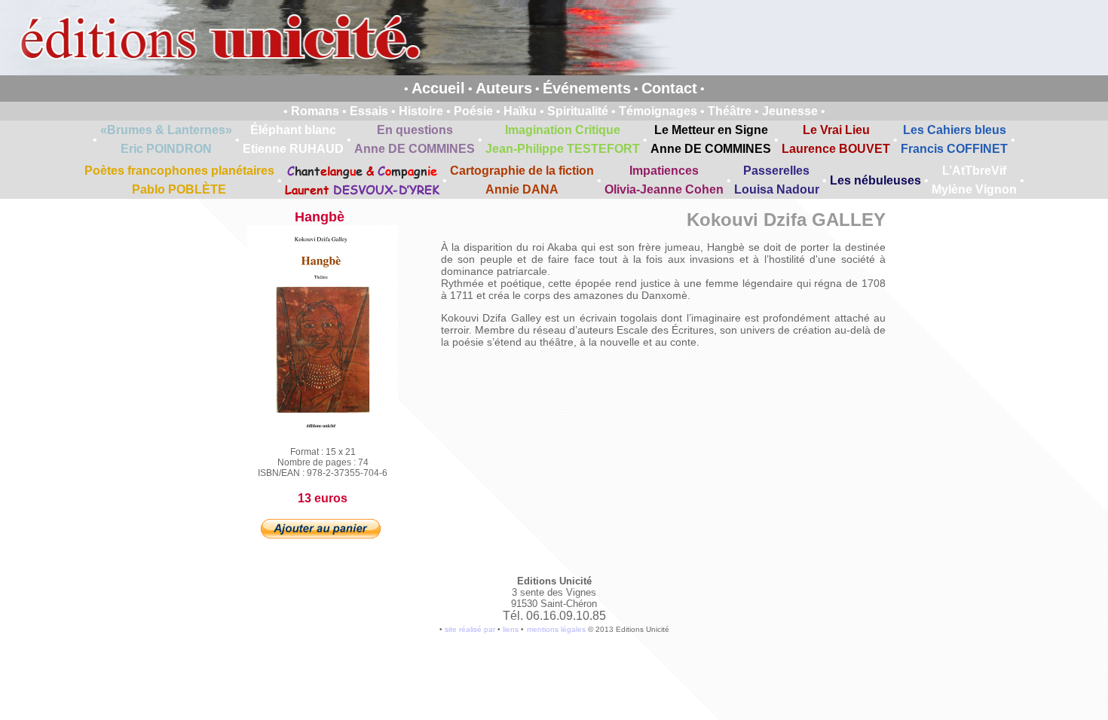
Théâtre (729, 111)
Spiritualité (577, 111)
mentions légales (556, 629)
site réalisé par (470, 629)
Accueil (438, 88)
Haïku (520, 111)
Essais (369, 111)
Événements (587, 88)
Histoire (421, 111)
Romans (315, 111)
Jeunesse (790, 111)
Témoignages (658, 111)
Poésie (473, 111)
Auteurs (504, 88)
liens (511, 629)
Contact (669, 88)
